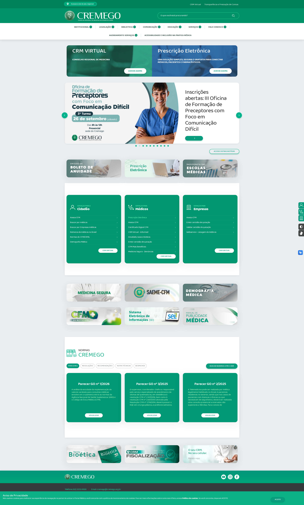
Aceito (278, 499)
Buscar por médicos (78, 222)
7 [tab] (157, 146)
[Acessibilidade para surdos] (301, 233)
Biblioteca (127, 27)
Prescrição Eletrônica (137, 217)
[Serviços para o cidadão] (301, 205)
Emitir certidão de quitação (140, 242)
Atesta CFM (75, 217)
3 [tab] (143, 146)
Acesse (135, 71)
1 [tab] (136, 146)
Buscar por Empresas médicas (83, 227)
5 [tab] (150, 146)
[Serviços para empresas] (301, 218)
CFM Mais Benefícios (137, 246)
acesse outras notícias (224, 151)
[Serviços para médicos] (301, 212)
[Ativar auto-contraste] (301, 227)
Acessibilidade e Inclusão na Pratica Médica (168, 35)
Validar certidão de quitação (198, 227)
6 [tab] (154, 146)
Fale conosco (215, 27)
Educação (173, 27)
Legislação (105, 27)
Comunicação (150, 27)
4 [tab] (146, 146)
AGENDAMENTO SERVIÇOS (121, 35)
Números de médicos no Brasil (83, 232)
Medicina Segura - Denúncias (140, 251)
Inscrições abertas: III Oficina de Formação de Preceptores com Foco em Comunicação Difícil (206, 111)
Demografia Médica (78, 242)
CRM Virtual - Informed (138, 232)
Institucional (81, 27)
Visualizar (94, 415)
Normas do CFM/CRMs (80, 237)
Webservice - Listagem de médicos (201, 232)
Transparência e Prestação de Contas (221, 4)
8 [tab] (161, 146)
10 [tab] (168, 146)
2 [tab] (139, 146)
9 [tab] (164, 146)
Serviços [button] (193, 27)
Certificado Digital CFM (138, 227)
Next (236, 113)
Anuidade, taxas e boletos (139, 237)
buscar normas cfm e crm (222, 366)
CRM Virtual (195, 4)
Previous (62, 113)
